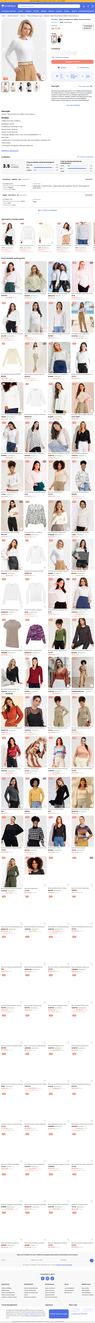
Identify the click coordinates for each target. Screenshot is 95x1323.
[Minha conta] (83, 6)
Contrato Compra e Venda (9, 1300)
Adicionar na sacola (72, 62)
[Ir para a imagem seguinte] (44, 50)
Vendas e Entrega (6, 1291)
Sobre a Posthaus (50, 1291)
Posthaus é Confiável (30, 1300)
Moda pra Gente (49, 1298)
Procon (26, 1298)
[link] (61, 22)
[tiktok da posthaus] (52, 1282)
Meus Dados (85, 1291)
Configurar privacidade (79, 1314)
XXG (74, 53)
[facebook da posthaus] (43, 1282)
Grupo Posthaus (49, 1293)
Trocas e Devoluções (30, 1293)
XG (69, 53)
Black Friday (68, 1296)
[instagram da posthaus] (47, 1282)
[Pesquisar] (19, 6)
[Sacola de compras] (92, 6)
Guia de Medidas (69, 1291)
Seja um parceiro (50, 1296)
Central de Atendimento (31, 1291)
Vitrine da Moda (69, 1293)
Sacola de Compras (88, 1298)
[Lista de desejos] (88, 6)
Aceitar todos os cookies (58, 1314)
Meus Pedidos (86, 1293)
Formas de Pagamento (8, 1296)
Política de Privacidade (64, 1268)
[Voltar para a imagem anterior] (4, 50)
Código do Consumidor (31, 1296)
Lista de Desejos (86, 1296)
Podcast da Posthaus (51, 1300)
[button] (47, 151)
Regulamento (5, 1293)
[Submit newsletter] (92, 1264)
